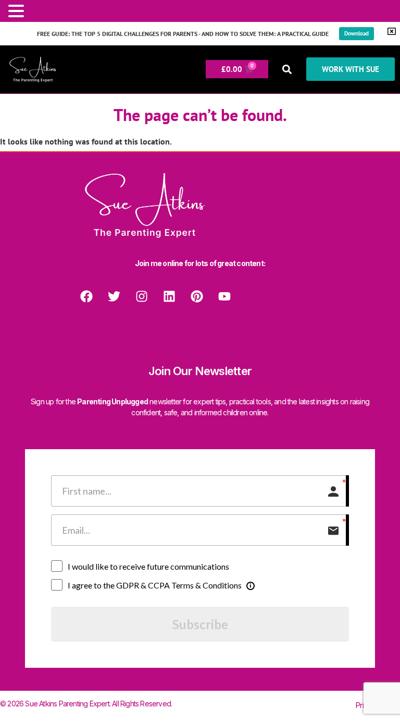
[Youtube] (224, 296)
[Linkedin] (169, 296)
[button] (287, 69)
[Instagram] (141, 296)
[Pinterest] (196, 296)
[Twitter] (114, 296)
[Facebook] (86, 296)
